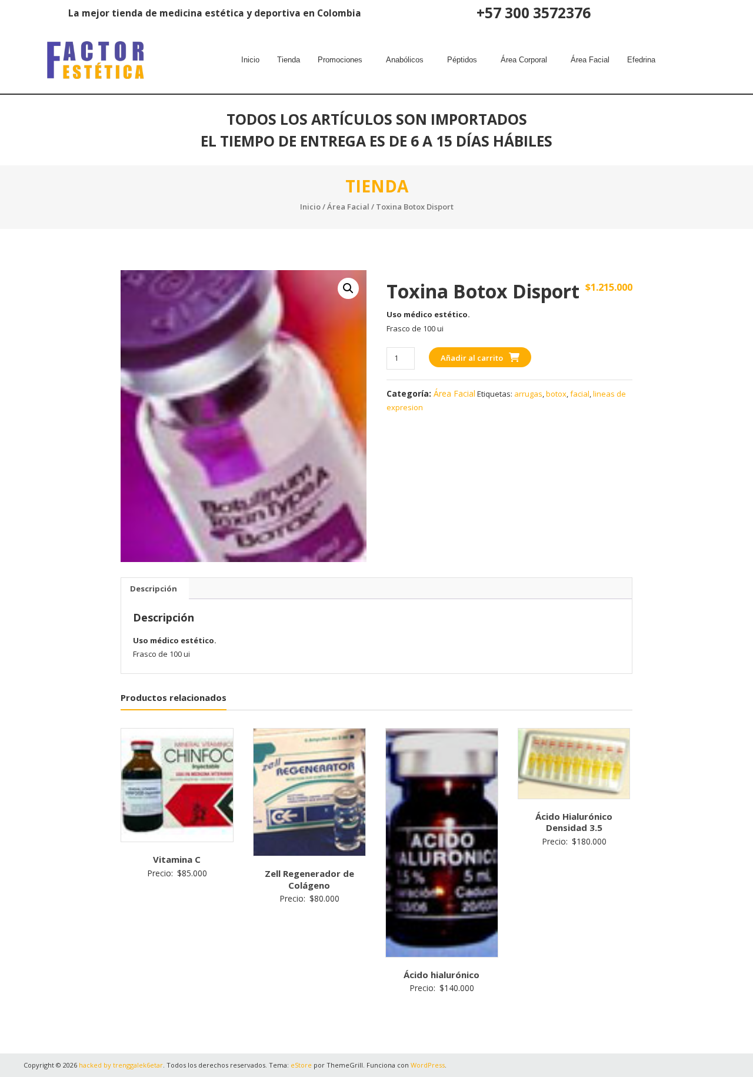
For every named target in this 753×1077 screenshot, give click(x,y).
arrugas (528, 393)
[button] (343, 60)
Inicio (250, 59)
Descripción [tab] (153, 588)
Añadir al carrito (472, 358)
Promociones (340, 59)
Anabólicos (405, 59)
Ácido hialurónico (441, 974)
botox (556, 393)
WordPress (428, 1065)
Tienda (288, 59)
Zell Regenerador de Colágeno (309, 879)
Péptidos (462, 59)
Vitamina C (177, 859)
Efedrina (641, 59)
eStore (301, 1065)
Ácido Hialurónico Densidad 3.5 (573, 822)
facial (579, 393)
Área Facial (590, 59)
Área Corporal (524, 59)
